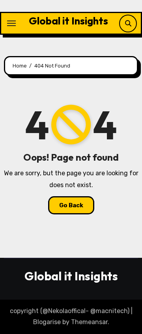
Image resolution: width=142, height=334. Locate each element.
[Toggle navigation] (11, 23)
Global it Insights (68, 20)
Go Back (71, 205)
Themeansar (89, 322)
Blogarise (47, 322)
